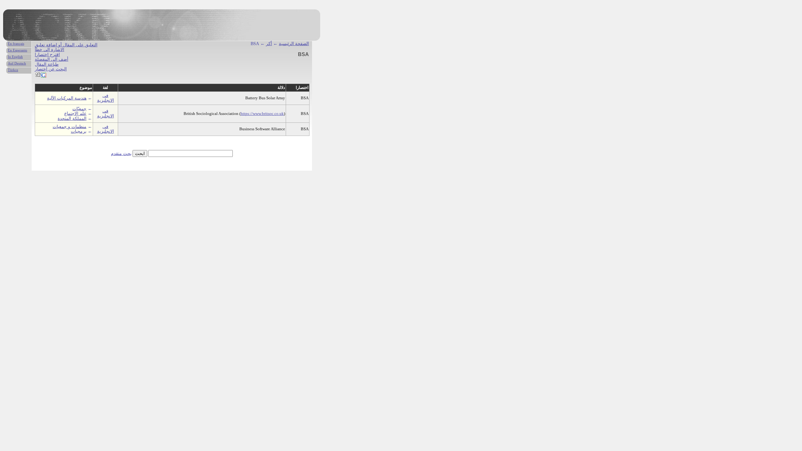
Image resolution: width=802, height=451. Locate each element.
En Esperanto (17, 50)
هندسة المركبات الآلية (66, 98)
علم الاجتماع (75, 113)
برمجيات (78, 131)
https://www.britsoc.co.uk (262, 113)
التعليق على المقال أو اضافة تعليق (66, 45)
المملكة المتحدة (72, 118)
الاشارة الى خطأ (49, 49)
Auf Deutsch (17, 63)
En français (16, 43)
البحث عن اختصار (51, 69)
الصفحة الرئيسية (294, 43)
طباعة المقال (47, 64)
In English (15, 57)
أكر (269, 43)
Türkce (13, 70)
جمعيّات (79, 108)
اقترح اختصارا (47, 54)
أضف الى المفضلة (51, 59)
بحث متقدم (121, 153)
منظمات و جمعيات (69, 126)
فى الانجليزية (105, 98)
